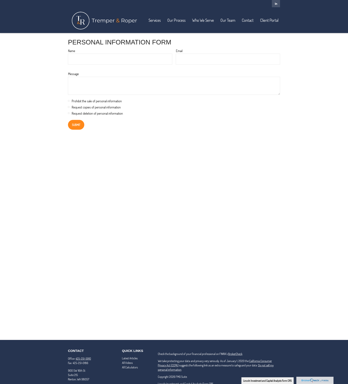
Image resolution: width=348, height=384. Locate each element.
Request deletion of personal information (97, 113)
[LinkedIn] (276, 3)
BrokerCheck (235, 354)
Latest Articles (130, 358)
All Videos (127, 363)
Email (179, 51)
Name (71, 51)
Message (73, 74)
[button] (154, 20)
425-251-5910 (83, 358)
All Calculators (130, 367)
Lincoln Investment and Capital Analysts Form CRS (267, 380)
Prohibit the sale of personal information (97, 101)
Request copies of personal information (96, 107)
